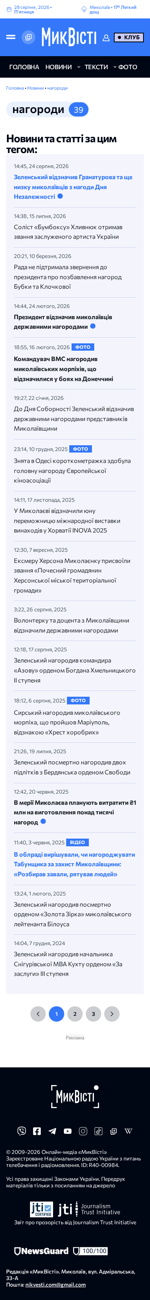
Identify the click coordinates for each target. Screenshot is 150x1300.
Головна (15, 87)
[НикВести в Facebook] (37, 1133)
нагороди (57, 87)
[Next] (112, 1014)
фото (127, 66)
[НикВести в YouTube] (67, 1133)
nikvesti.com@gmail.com (55, 1284)
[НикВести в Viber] (21, 1133)
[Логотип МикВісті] (69, 37)
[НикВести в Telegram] (52, 1133)
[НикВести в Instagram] (83, 1133)
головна (24, 66)
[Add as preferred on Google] (28, 37)
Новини (36, 87)
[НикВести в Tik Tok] (98, 1133)
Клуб (132, 37)
